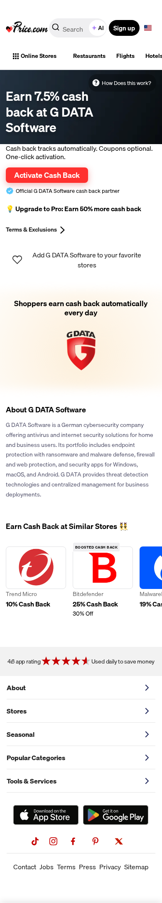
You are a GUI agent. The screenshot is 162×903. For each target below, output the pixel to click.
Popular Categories (36, 757)
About (16, 687)
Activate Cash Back (47, 175)
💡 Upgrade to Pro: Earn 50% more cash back (73, 209)
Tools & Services (31, 781)
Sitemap (136, 866)
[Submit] (55, 29)
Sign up (124, 28)
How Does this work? (126, 83)
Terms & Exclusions (31, 229)
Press (87, 866)
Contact (24, 866)
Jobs (46, 866)
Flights (125, 55)
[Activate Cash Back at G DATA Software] (81, 339)
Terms (66, 866)
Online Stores (38, 55)
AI (101, 27)
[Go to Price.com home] (27, 27)
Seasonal (20, 734)
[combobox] (78, 27)
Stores (17, 711)
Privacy (110, 866)
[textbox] (148, 28)
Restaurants (89, 55)
